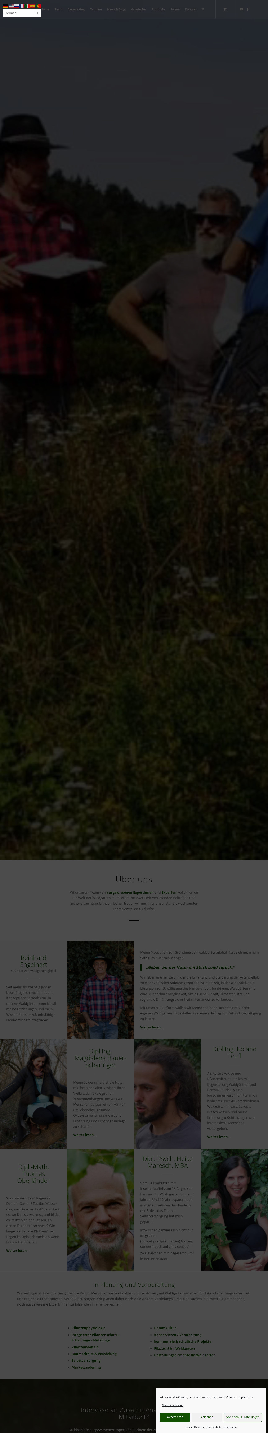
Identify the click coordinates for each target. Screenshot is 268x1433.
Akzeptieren (175, 1417)
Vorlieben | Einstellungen (242, 1417)
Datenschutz (214, 1427)
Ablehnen (206, 1417)
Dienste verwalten (172, 1405)
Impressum (230, 1427)
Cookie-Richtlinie (195, 1427)
